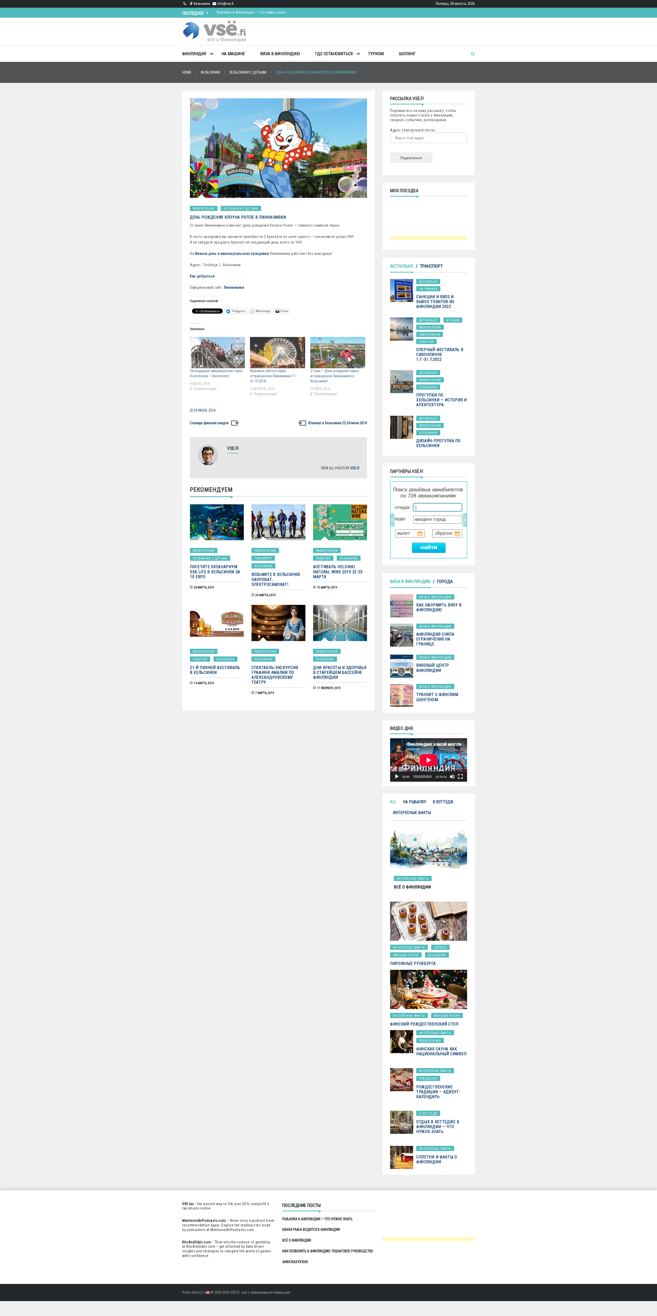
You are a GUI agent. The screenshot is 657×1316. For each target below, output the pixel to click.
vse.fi (354, 468)
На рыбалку (414, 801)
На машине (233, 53)
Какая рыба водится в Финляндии (245, 12)
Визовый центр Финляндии (432, 668)
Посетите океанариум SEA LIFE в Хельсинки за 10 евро (215, 571)
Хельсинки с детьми (241, 208)
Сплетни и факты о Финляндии (436, 1159)
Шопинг (407, 53)
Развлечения (204, 208)
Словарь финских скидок (209, 423)
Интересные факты (412, 812)
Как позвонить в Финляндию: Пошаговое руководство (327, 1251)
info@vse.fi (225, 4)
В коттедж (443, 801)
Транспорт (263, 558)
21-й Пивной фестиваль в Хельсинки (215, 670)
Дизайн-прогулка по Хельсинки (438, 443)
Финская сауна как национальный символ (441, 1051)
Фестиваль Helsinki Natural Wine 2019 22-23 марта (338, 571)
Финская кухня (406, 955)
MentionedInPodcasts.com (232, 1230)
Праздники (428, 1078)
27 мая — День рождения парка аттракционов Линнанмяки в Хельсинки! (334, 376)
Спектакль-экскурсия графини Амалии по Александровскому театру (275, 675)
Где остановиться (334, 53)
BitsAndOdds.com (196, 1242)
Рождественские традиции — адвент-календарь (438, 1092)
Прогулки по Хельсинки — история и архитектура (441, 400)
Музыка (452, 320)
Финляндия (194, 53)
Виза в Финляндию (280, 53)
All (393, 801)
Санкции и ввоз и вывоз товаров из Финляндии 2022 (435, 301)
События (323, 558)
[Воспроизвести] (396, 776)
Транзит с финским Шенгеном (437, 697)
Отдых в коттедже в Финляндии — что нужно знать (437, 1126)
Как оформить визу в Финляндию (438, 607)
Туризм (376, 53)
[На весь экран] (460, 776)
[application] (428, 760)
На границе (428, 289)
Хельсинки (263, 566)
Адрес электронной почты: (413, 130)
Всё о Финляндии (296, 1240)
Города (445, 581)
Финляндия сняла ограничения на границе (435, 639)
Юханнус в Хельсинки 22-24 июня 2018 (337, 423)
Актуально (401, 266)
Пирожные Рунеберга (413, 963)
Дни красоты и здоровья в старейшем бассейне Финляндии (339, 672)
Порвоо (440, 947)
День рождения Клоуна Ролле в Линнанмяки (238, 217)
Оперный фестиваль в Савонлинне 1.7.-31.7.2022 (439, 354)
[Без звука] (452, 776)
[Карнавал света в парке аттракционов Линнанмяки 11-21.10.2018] (277, 352)
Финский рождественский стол (424, 1024)
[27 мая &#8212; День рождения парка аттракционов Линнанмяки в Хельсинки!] (337, 352)
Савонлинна (429, 334)
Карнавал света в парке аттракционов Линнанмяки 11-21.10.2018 (273, 376)
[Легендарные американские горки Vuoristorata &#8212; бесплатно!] (217, 352)
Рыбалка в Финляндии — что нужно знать (317, 1219)
